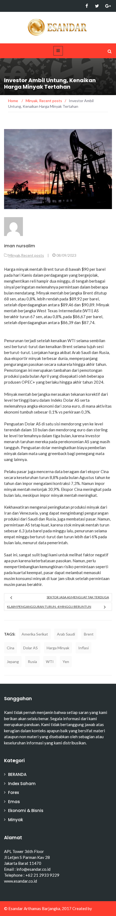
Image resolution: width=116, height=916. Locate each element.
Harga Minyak (58, 648)
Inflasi (83, 648)
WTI (50, 661)
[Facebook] (86, 6)
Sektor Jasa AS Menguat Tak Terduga (78, 597)
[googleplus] (107, 6)
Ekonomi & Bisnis (25, 810)
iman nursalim (19, 246)
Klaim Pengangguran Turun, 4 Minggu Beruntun (49, 607)
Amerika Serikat (35, 634)
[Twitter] (97, 6)
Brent (89, 634)
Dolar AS (30, 648)
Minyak (14, 255)
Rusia (32, 661)
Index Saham (22, 783)
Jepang (13, 661)
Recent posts (32, 255)
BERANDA (17, 774)
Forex (13, 792)
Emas (14, 801)
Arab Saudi (66, 634)
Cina (10, 648)
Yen (66, 661)
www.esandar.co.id (20, 881)
